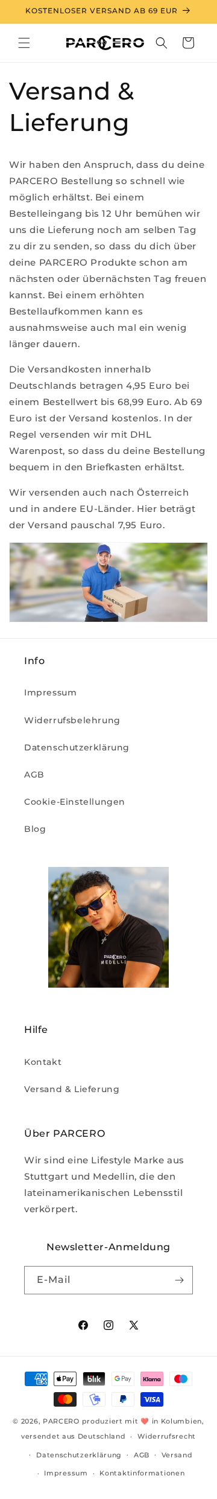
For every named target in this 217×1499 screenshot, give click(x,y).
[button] (24, 43)
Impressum (50, 692)
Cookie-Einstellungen (74, 801)
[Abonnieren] (179, 1280)
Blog (35, 828)
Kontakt (42, 1061)
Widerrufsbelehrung (72, 720)
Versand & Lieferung (71, 1089)
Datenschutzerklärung (77, 747)
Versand (177, 1455)
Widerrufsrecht (166, 1436)
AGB (34, 774)
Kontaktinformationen (141, 1473)
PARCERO (61, 1421)
